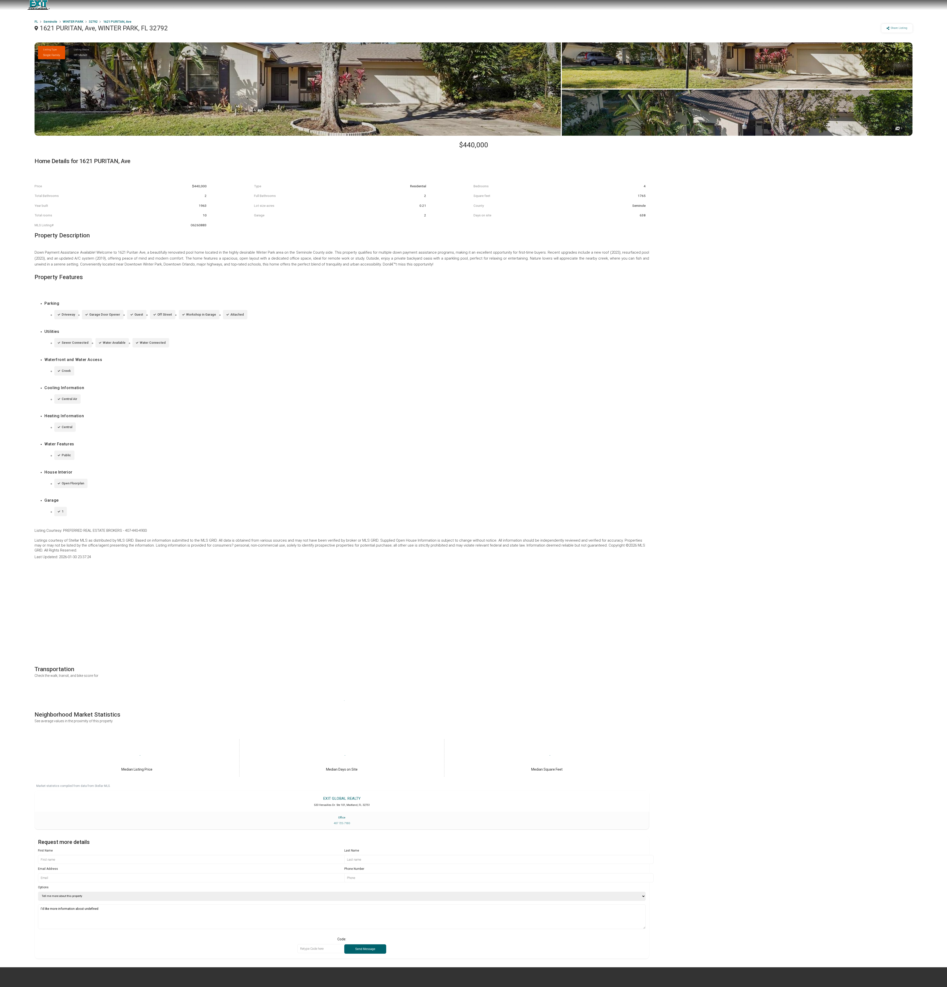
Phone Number (354, 869)
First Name (45, 850)
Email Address (48, 869)
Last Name (351, 850)
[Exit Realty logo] (38, 5)
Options (43, 887)
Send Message (365, 949)
